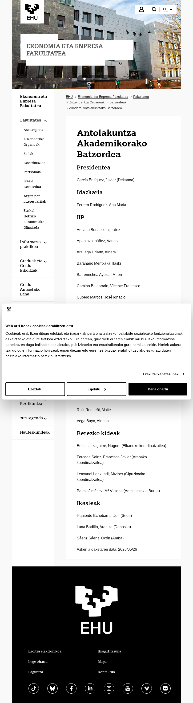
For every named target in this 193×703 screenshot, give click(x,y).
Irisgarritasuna (109, 651)
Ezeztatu (35, 389)
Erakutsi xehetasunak (161, 374)
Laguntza (35, 672)
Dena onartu (158, 389)
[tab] (84, 78)
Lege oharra (38, 662)
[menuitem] (168, 9)
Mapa (102, 662)
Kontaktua (106, 672)
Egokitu (94, 389)
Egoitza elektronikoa (44, 651)
